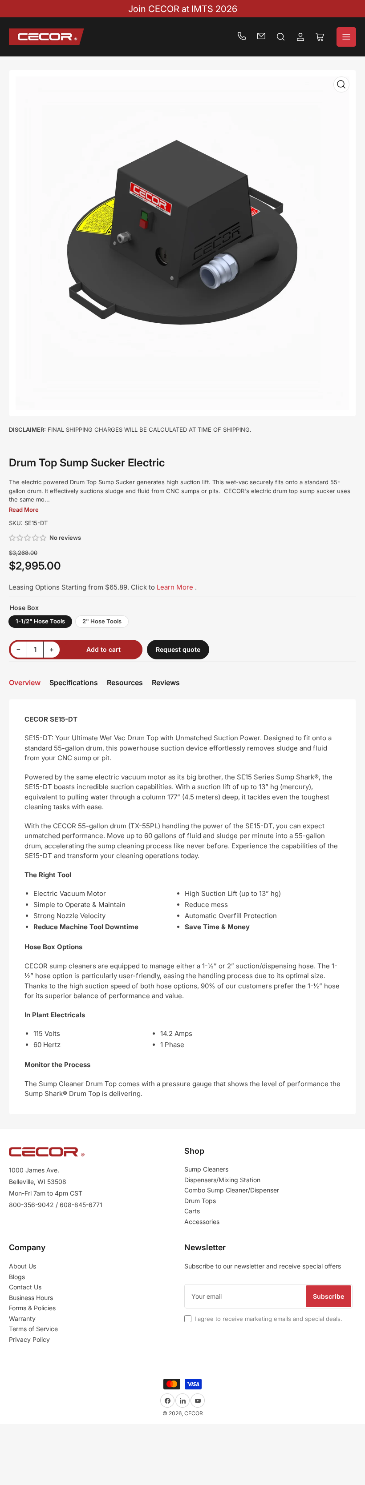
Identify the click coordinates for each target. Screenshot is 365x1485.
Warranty (22, 1318)
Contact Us (25, 1287)
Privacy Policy (29, 1339)
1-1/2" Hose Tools (40, 621)
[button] (28, 537)
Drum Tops (200, 1200)
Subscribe (328, 1296)
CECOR (193, 1413)
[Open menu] (346, 37)
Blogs (17, 1276)
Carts (192, 1211)
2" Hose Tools (102, 621)
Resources (125, 682)
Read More (24, 509)
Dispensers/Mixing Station (222, 1180)
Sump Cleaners (206, 1169)
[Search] (281, 37)
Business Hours (31, 1297)
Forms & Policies (32, 1308)
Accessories (201, 1221)
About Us (22, 1266)
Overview (25, 682)
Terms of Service (33, 1328)
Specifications (73, 682)
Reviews (166, 682)
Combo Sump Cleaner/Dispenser (231, 1190)
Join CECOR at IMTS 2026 (182, 9)
